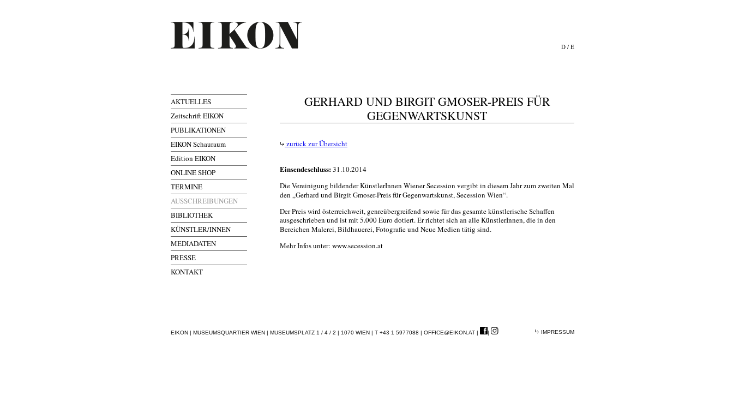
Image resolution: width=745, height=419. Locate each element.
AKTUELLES (191, 101)
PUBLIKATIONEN (198, 130)
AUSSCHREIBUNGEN (204, 201)
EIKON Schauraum (198, 144)
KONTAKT (187, 272)
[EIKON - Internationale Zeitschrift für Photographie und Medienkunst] (236, 35)
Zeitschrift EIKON (197, 116)
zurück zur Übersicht (316, 143)
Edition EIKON (193, 158)
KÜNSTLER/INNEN (201, 229)
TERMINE (186, 186)
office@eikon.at (449, 333)
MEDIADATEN (193, 243)
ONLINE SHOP (193, 172)
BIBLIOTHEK (192, 215)
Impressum (556, 332)
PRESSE (183, 257)
